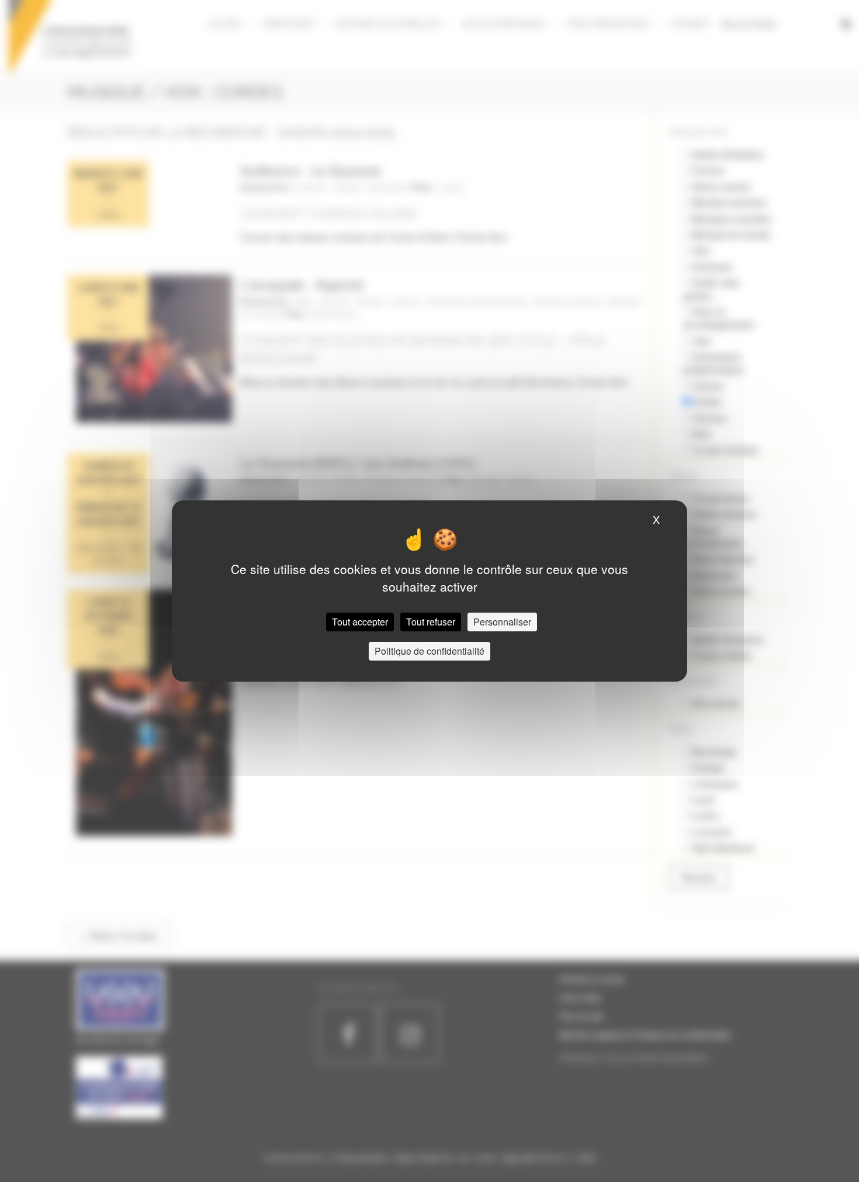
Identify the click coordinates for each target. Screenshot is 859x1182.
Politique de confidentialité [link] (429, 651)
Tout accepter (360, 621)
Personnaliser (502, 621)
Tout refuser (430, 621)
